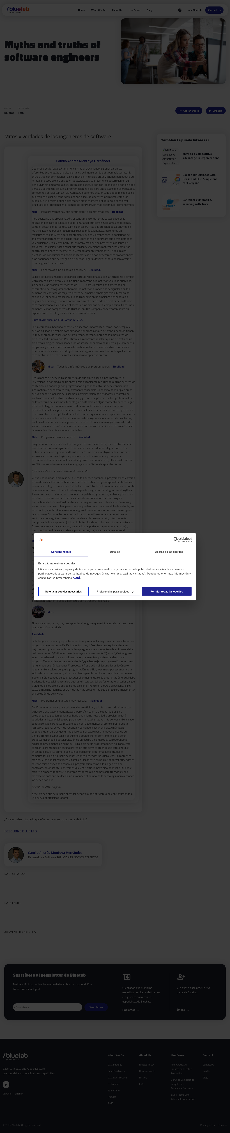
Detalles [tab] (115, 551)
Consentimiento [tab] (61, 551)
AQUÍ (76, 577)
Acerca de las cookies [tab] (169, 551)
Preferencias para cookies (113, 591)
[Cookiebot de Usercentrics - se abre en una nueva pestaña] (176, 539)
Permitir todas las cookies (166, 591)
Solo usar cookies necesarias (63, 591)
